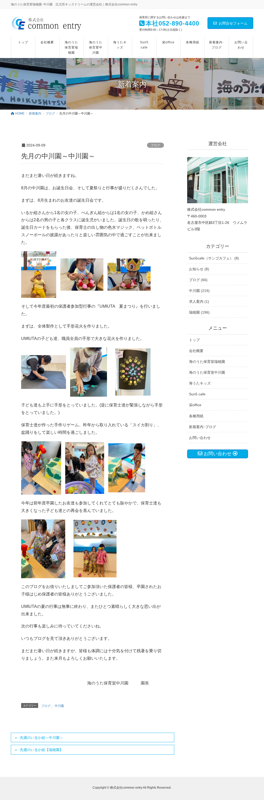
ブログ (155, 145)
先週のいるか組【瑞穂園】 (41, 750)
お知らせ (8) (199, 269)
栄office (195, 405)
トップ (194, 340)
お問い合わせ (200, 438)
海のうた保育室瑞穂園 (207, 362)
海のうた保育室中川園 (207, 372)
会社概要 (196, 351)
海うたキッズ (200, 383)
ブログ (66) (198, 280)
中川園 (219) (199, 291)
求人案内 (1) (199, 301)
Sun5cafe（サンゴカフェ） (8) (214, 258)
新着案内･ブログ (202, 427)
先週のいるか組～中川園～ (41, 738)
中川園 (59, 706)
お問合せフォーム (233, 23)
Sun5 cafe (197, 394)
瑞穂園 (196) (199, 312)
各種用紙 (196, 416)
